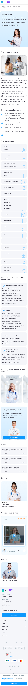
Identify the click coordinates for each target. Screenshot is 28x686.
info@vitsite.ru (6, 605)
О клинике (5, 626)
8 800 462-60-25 (7, 601)
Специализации (17, 6)
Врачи (3, 623)
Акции (4, 632)
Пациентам (5, 629)
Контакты (4, 636)
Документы (5, 669)
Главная (3, 6)
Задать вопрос (14, 437)
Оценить (11, 656)
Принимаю (14, 683)
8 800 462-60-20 (7, 596)
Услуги (9, 6)
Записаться (14, 615)
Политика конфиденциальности (17, 669)
